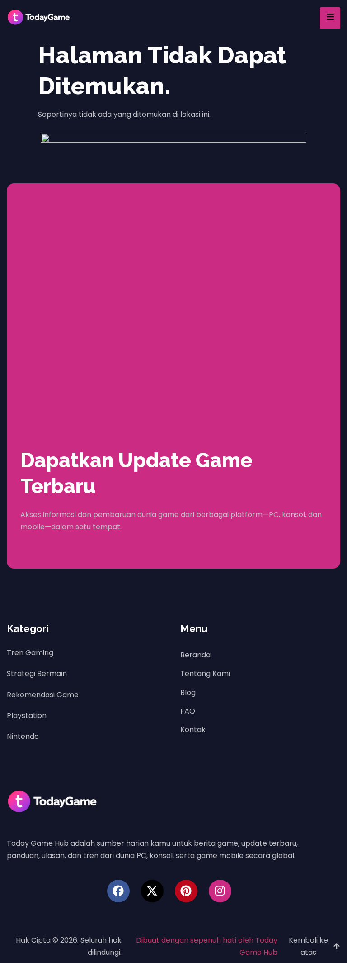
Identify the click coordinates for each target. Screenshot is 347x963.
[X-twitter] (152, 891)
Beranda (195, 655)
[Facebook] (118, 891)
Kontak (193, 729)
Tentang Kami (205, 673)
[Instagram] (220, 891)
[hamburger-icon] (330, 18)
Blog (188, 692)
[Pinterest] (186, 891)
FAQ (187, 711)
